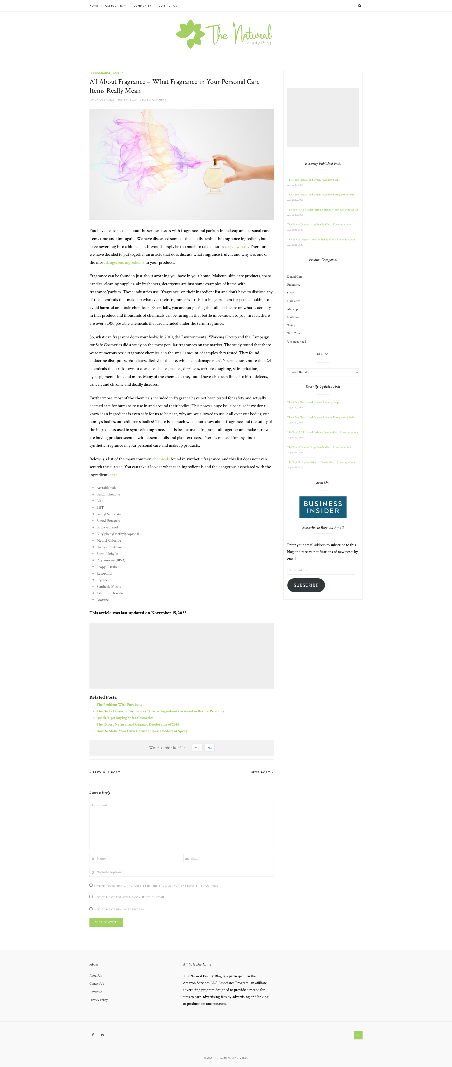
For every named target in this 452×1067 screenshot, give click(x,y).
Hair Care (293, 301)
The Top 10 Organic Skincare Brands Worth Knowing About (321, 239)
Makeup (292, 309)
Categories (114, 5)
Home (93, 5)
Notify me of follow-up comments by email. (130, 897)
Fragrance (102, 72)
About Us (95, 976)
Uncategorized (296, 342)
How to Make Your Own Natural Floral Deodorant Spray (142, 731)
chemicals (161, 459)
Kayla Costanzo (102, 99)
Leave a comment (153, 99)
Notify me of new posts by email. (121, 909)
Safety (118, 72)
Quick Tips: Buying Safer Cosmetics (125, 717)
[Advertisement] (182, 656)
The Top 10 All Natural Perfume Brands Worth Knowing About (322, 209)
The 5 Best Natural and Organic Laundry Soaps (313, 180)
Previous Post (106, 772)
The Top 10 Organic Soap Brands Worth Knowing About (319, 224)
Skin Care (293, 333)
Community (142, 5)
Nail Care (293, 317)
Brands (323, 354)
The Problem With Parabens (119, 704)
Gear (290, 293)
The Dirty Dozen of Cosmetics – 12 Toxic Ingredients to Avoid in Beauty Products (160, 711)
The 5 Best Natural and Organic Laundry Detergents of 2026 (321, 194)
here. (113, 475)
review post (238, 247)
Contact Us (168, 5)
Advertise (95, 992)
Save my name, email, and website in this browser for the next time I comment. (157, 885)
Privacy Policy (98, 1000)
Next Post (261, 772)
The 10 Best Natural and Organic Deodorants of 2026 (138, 724)
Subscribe (306, 585)
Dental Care (295, 277)
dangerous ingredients (125, 262)
